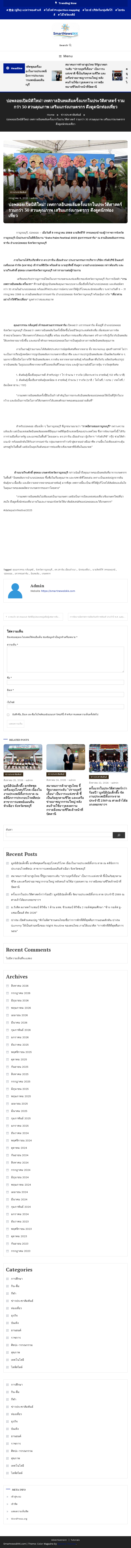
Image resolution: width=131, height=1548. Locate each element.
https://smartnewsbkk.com (58, 591)
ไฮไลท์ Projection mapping (63, 10)
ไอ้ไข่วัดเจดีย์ (67, 14)
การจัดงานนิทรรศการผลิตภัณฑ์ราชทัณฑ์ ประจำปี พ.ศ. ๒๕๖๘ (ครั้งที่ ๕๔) (99, 617)
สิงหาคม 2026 (19, 985)
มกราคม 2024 (20, 1214)
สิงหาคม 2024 (20, 1162)
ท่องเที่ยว (16, 1308)
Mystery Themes (66, 1544)
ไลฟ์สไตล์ (17, 1367)
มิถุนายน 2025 (20, 1088)
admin (34, 198)
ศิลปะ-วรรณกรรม (22, 1345)
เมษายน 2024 (19, 1192)
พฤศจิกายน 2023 (21, 1228)
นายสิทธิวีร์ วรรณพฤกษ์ (103, 569)
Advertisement (59, 1540)
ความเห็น (12, 644)
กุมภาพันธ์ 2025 (21, 1118)
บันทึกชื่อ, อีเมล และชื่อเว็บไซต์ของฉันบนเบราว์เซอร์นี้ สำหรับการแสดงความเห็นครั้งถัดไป (55, 714)
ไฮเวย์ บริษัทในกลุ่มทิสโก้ (98, 10)
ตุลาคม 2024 (19, 1147)
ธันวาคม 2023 (20, 1221)
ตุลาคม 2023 (19, 1236)
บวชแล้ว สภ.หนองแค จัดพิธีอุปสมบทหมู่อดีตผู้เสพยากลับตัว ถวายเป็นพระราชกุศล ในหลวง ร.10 (35, 617)
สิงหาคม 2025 (19, 1074)
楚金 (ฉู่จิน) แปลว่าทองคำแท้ (25, 10)
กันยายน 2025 (19, 1066)
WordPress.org (19, 1518)
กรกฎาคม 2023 (20, 1251)
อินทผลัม (35, 573)
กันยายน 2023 (19, 1243)
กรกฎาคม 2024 (21, 1170)
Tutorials (75, 1540)
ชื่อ (9, 678)
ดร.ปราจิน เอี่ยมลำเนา (65, 569)
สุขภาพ (15, 1352)
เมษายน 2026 (19, 1015)
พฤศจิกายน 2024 (21, 1140)
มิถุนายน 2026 (20, 1000)
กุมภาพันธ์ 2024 (21, 1206)
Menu (68, 56)
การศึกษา (17, 1278)
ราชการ (16, 1337)
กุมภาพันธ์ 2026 (21, 1030)
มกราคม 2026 (20, 1037)
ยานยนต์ (16, 1330)
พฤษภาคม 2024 (21, 1184)
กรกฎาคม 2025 (20, 1081)
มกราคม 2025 (20, 1125)
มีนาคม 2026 (19, 1022)
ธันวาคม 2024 (20, 1133)
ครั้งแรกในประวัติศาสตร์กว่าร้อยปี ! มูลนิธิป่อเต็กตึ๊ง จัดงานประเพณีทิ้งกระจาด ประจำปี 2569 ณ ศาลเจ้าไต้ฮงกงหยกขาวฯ (108, 796)
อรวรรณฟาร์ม (21, 573)
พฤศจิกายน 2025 (21, 1052)
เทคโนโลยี (17, 1359)
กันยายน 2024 (19, 1155)
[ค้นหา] (119, 835)
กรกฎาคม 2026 (20, 993)
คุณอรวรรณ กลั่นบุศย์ (23, 569)
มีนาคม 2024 (19, 1199)
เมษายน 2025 (19, 1103)
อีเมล (10, 690)
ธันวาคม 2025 (20, 1044)
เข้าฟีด (14, 1504)
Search (63, 45)
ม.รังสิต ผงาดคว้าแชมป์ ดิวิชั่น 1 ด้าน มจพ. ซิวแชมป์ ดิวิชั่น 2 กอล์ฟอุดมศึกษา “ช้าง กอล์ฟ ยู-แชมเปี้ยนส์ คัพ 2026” (66, 910)
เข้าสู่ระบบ (16, 1496)
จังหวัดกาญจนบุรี (44, 569)
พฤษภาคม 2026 (21, 1007)
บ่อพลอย (8, 573)
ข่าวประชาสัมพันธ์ (18, 192)
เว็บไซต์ (10, 702)
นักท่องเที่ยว (84, 569)
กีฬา (13, 1293)
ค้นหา (9, 829)
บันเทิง (15, 1323)
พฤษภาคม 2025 (21, 1096)
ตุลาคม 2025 (19, 1059)
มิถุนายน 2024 (20, 1177)
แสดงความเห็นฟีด (19, 1511)
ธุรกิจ (14, 1315)
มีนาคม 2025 (19, 1111)
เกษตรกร (46, 573)
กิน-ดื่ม (15, 1286)
